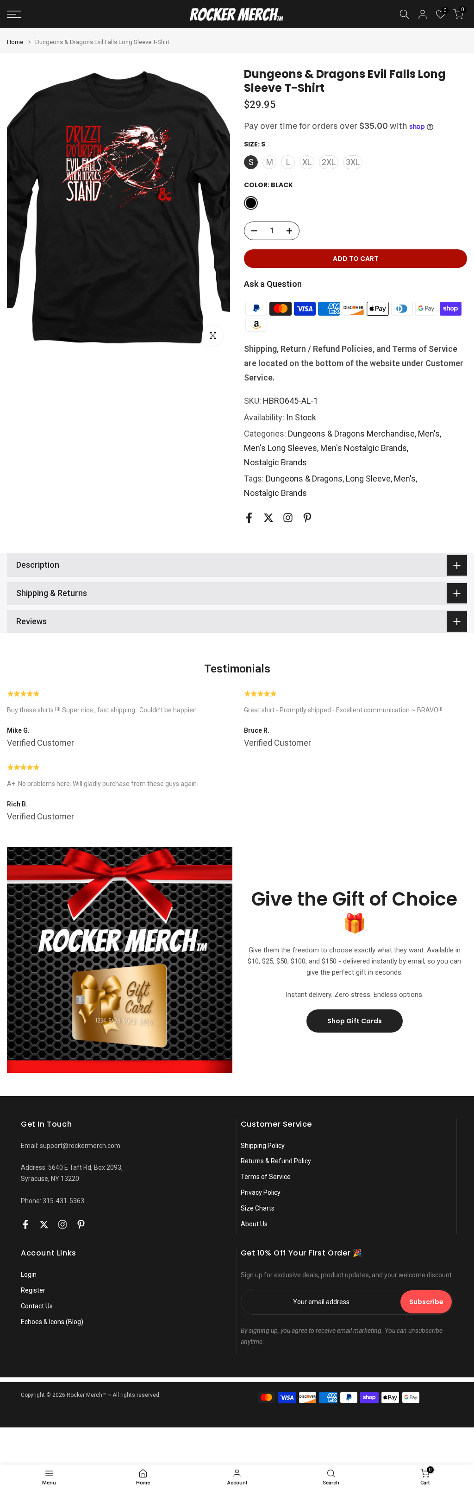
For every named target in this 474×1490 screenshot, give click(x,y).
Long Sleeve (368, 478)
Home (15, 42)
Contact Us (37, 1306)
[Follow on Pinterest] (307, 517)
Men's (429, 433)
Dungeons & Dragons (304, 478)
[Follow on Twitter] (268, 517)
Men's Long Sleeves (280, 448)
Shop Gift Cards (354, 1021)
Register (33, 1290)
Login (29, 1274)
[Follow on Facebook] (249, 517)
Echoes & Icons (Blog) (52, 1321)
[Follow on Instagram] (288, 517)
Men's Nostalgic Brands (363, 448)
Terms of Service (266, 1176)
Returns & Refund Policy (276, 1161)
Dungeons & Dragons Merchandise (351, 433)
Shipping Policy (263, 1145)
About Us (254, 1224)
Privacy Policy (261, 1192)
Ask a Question (273, 284)
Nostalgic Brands (275, 462)
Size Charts (257, 1208)
